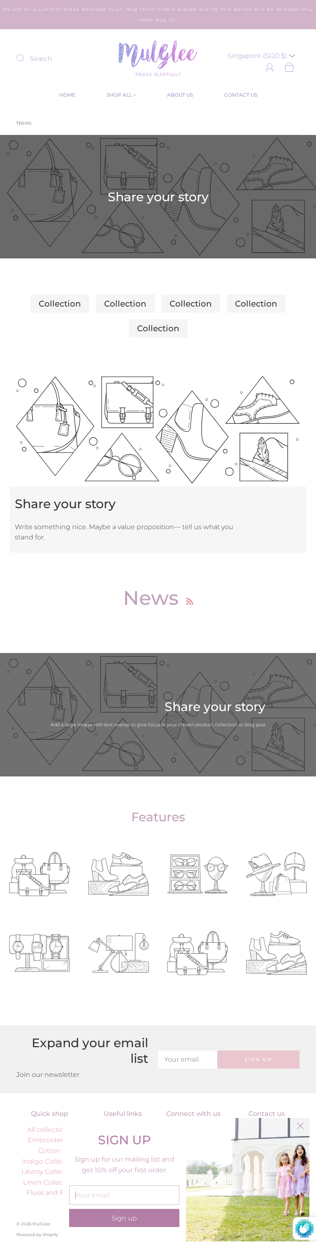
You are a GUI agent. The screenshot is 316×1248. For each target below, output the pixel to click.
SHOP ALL (119, 95)
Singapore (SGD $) (258, 56)
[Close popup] (300, 1127)
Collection (60, 304)
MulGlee (41, 1224)
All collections (49, 1130)
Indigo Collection (49, 1161)
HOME (67, 95)
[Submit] (25, 58)
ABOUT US (180, 95)
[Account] (269, 66)
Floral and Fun (49, 1193)
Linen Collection (49, 1182)
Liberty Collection (49, 1172)
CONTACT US (240, 95)
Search (41, 59)
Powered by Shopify (37, 1234)
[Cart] (289, 66)
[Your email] (187, 1059)
